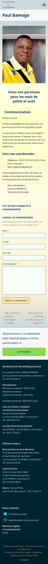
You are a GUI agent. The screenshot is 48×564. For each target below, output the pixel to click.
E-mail (6, 241)
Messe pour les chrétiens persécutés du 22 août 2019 (33, 318)
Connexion (24, 559)
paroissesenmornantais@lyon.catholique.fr (23, 375)
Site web (6, 252)
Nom (5, 230)
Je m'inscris (24, 351)
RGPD (5, 532)
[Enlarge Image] (24, 54)
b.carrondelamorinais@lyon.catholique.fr (22, 459)
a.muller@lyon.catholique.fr (29, 429)
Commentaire (9, 263)
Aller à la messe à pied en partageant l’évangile (11, 318)
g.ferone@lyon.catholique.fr (16, 478)
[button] (44, 5)
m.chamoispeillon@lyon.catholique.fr (20, 416)
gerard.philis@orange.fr (14, 491)
